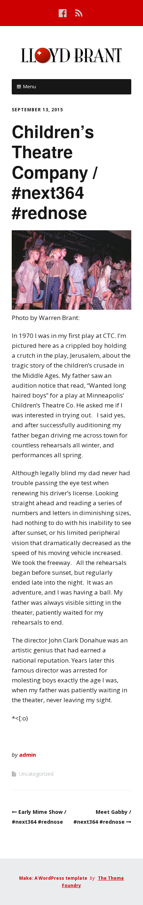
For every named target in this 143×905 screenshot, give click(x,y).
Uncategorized (36, 773)
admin (27, 754)
